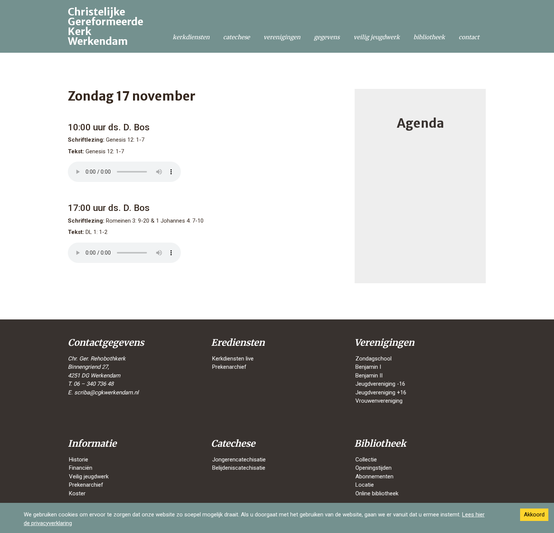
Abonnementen (374, 476)
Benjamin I (368, 366)
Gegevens (327, 37)
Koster (77, 493)
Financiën (80, 467)
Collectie (366, 459)
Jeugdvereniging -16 (380, 383)
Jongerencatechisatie (239, 459)
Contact (469, 37)
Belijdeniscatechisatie (238, 467)
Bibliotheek (429, 37)
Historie (78, 459)
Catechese (236, 37)
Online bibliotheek (376, 493)
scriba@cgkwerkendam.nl (106, 392)
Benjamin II (369, 375)
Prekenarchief (229, 366)
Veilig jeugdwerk (377, 37)
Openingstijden (373, 467)
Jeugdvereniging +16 (380, 392)
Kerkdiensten (191, 37)
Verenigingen (281, 37)
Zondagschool (373, 358)
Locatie (364, 484)
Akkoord (534, 514)
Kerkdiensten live (233, 358)
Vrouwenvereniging (378, 400)
